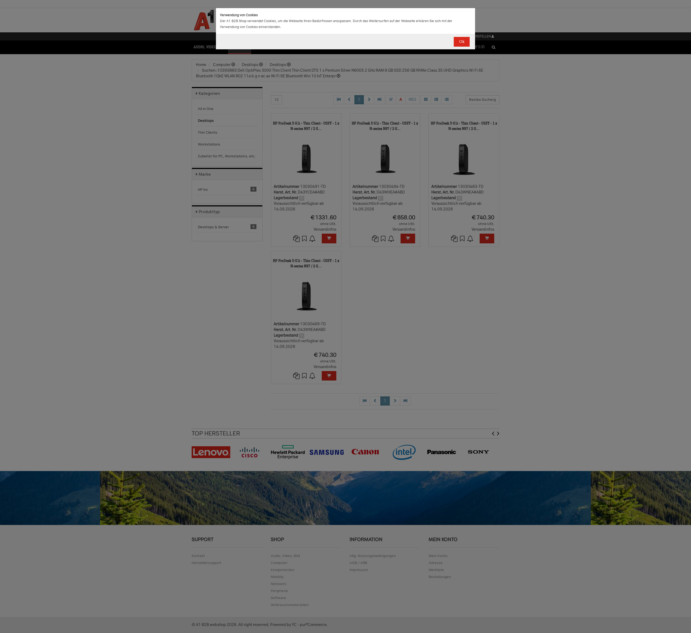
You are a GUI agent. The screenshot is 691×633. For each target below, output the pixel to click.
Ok (461, 41)
